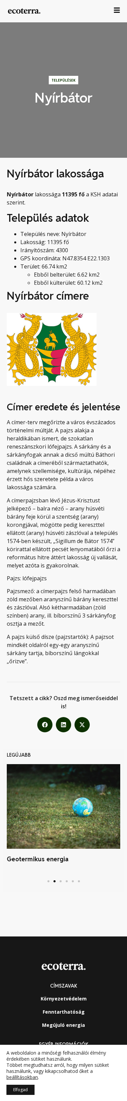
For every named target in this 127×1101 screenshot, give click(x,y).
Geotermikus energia (37, 859)
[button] (44, 724)
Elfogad (20, 1090)
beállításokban (22, 1077)
